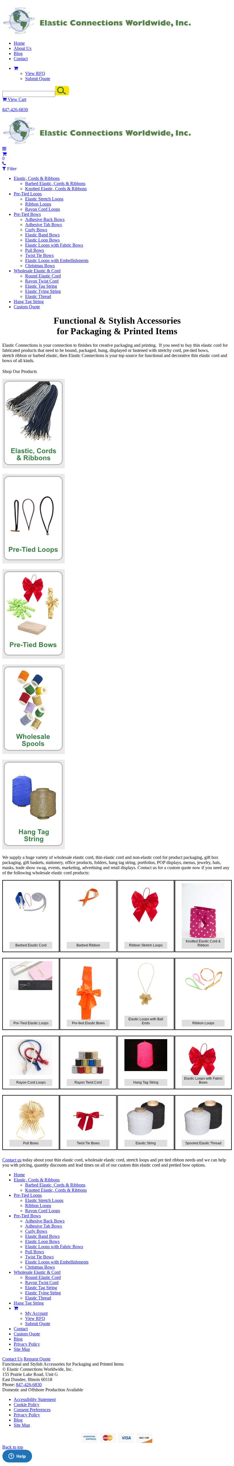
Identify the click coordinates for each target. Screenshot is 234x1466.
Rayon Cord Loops (42, 209)
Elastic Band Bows (42, 234)
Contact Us (12, 1358)
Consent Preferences (32, 1409)
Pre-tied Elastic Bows (88, 1023)
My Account (36, 1313)
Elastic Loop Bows (42, 240)
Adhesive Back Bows (44, 219)
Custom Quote (27, 306)
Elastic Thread (38, 296)
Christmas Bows (40, 265)
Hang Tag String (29, 301)
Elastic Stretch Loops (44, 198)
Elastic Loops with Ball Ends (145, 1021)
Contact (21, 58)
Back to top (12, 1447)
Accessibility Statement (35, 1399)
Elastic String (146, 1143)
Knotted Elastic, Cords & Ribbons (56, 188)
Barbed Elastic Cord (31, 945)
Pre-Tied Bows (27, 214)
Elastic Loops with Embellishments (56, 260)
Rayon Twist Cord (41, 281)
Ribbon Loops (38, 204)
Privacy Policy (27, 1344)
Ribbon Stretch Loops (146, 945)
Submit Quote (37, 78)
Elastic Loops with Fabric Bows (54, 245)
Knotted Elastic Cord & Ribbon (203, 943)
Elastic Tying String (43, 291)
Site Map (22, 1349)
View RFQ (35, 73)
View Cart (16, 99)
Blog (18, 53)
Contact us (11, 1159)
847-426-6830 (15, 109)
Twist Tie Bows (39, 255)
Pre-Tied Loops (28, 193)
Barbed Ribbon (88, 945)
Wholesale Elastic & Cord (37, 270)
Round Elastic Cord (43, 275)
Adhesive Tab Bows (43, 224)
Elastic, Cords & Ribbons (37, 178)
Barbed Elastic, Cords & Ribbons (55, 183)
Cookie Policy (26, 1404)
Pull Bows (34, 250)
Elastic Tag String (41, 286)
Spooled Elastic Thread (203, 1143)
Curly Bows (36, 229)
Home (19, 43)
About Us (22, 48)
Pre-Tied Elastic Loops (31, 1023)
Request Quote (37, 1358)
